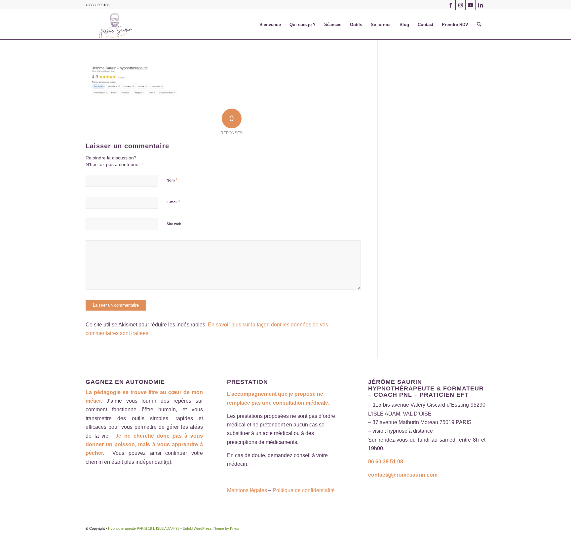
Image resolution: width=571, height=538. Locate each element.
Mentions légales (247, 490)
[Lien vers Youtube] (470, 5)
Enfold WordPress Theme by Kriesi (211, 528)
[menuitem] (270, 24)
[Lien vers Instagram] (460, 5)
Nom (172, 180)
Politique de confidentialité (304, 490)
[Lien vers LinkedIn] (480, 5)
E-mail (173, 201)
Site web (174, 224)
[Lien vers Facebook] (450, 5)
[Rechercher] (479, 24)
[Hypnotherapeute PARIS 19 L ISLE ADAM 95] (115, 24)
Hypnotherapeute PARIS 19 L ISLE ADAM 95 (143, 528)
